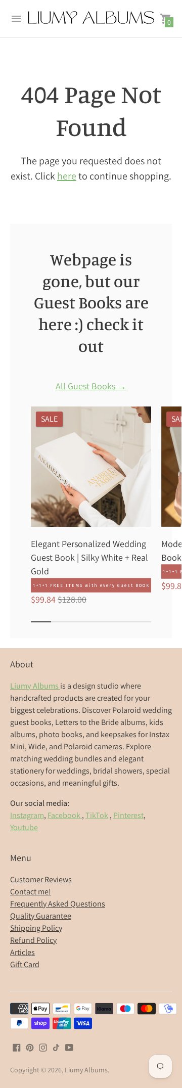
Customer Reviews (41, 879)
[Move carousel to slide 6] (141, 621)
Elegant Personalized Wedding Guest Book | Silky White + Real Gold (89, 557)
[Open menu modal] (16, 19)
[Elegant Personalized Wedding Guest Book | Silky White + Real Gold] (91, 466)
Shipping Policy (36, 928)
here (66, 176)
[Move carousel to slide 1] (41, 621)
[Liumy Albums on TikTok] (56, 1047)
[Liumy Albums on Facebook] (17, 1047)
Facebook (65, 815)
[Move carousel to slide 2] (61, 621)
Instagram (27, 815)
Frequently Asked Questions (57, 903)
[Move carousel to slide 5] (121, 621)
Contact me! (30, 891)
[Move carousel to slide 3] (81, 621)
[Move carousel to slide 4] (101, 621)
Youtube (24, 827)
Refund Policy (33, 940)
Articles (22, 952)
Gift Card (24, 964)
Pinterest (128, 815)
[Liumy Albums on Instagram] (43, 1047)
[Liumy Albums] (91, 18)
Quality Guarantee (40, 916)
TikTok (96, 815)
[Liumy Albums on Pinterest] (30, 1047)
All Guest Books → (91, 386)
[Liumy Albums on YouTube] (69, 1047)
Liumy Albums (86, 1069)
